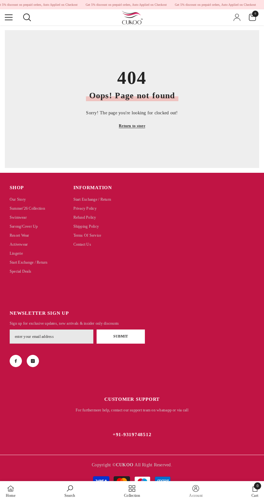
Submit (120, 336)
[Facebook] (16, 361)
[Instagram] (33, 361)
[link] (70, 491)
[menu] (9, 17)
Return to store (132, 126)
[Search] (27, 17)
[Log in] (237, 17)
